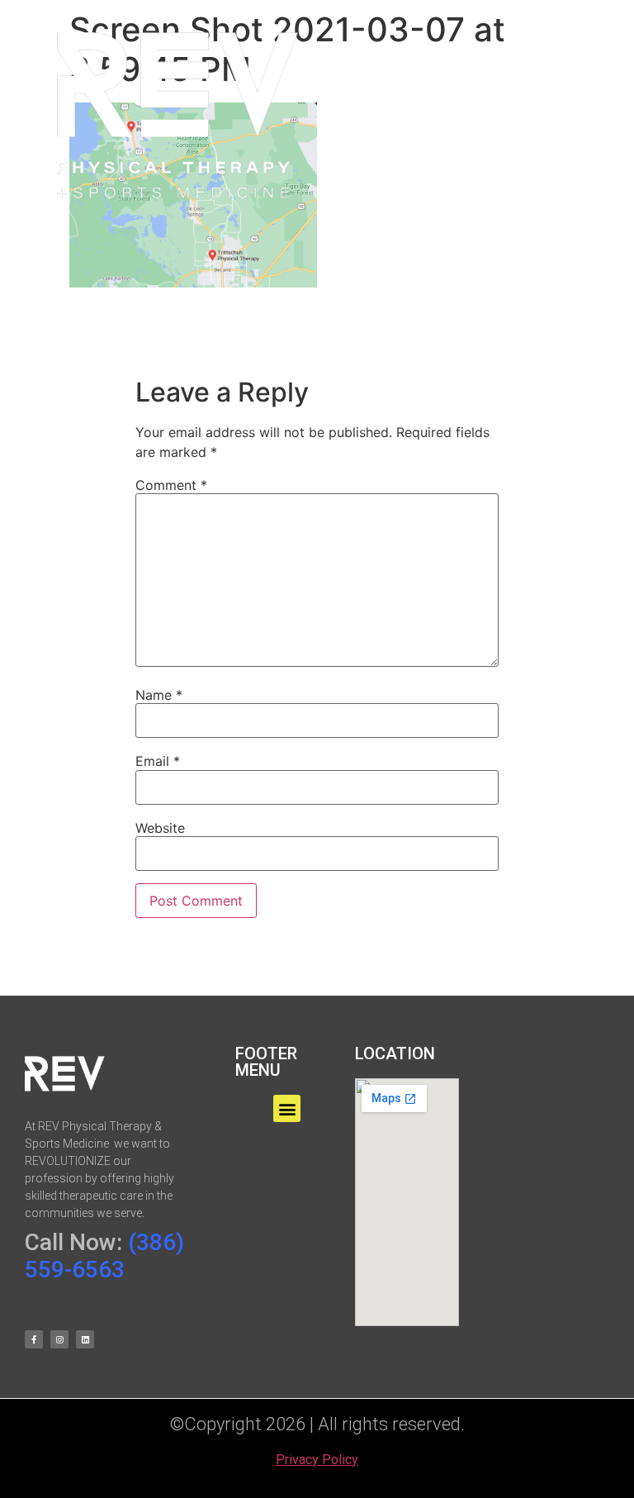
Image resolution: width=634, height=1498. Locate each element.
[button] (452, 113)
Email (157, 761)
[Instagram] (59, 1339)
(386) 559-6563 (104, 1256)
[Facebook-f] (34, 1339)
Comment (171, 485)
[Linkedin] (85, 1339)
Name (158, 694)
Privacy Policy (317, 1459)
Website (160, 828)
